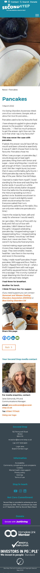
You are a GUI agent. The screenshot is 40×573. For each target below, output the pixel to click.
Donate (33, 2)
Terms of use (20, 477)
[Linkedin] (13, 336)
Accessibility (19, 463)
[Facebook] (4, 336)
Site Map (6, 568)
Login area (20, 447)
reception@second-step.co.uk (20, 440)
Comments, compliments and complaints (20, 465)
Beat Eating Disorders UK (14, 301)
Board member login (20, 449)
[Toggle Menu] (37, 15)
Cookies (20, 468)
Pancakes (13, 90)
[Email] (17, 336)
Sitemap (19, 475)
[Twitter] (9, 336)
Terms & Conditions (16, 568)
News (5, 90)
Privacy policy (19, 473)
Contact (15, 2)
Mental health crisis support (19, 470)
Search (25, 2)
